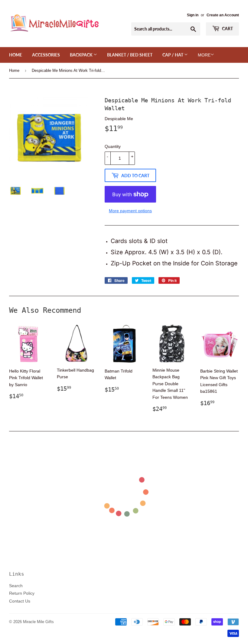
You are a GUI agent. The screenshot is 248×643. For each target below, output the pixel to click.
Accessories (46, 54)
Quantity (113, 146)
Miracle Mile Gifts (38, 621)
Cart (227, 28)
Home (15, 54)
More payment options (130, 210)
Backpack (81, 54)
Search (16, 585)
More (204, 55)
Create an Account (223, 15)
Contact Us (19, 601)
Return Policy (21, 593)
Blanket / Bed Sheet (129, 54)
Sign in (192, 15)
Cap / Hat (173, 54)
